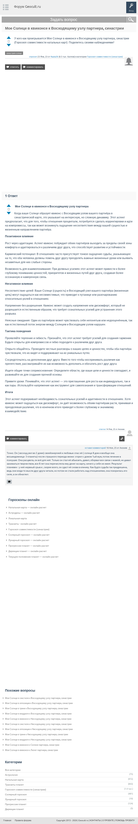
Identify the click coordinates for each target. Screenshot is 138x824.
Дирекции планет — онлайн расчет (27, 551)
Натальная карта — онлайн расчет (27, 507)
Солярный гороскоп (16, 794)
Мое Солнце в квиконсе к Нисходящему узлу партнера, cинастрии (38, 719)
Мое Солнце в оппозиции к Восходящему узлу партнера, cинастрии (39, 703)
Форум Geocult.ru (27, 6)
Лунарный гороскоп (15, 799)
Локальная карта (17, 518)
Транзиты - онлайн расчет (22, 523)
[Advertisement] (69, 101)
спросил (33, 57)
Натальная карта (14, 779)
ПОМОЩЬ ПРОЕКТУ (125, 820)
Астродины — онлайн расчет (24, 512)
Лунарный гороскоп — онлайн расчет (28, 540)
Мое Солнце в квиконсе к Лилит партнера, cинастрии (31, 750)
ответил (102, 429)
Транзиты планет (14, 784)
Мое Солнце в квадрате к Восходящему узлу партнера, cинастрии (38, 713)
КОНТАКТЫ (95, 820)
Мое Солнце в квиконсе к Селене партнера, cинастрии (32, 745)
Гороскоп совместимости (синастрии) (105, 57)
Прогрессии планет (15, 804)
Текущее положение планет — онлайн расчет (33, 556)
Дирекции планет (14, 809)
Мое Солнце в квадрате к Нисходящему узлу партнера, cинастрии (38, 739)
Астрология (11, 775)
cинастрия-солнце (14, 53)
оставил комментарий (95, 448)
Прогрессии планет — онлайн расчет (28, 545)
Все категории (13, 770)
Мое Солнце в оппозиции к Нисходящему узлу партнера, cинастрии (39, 729)
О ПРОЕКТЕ (108, 820)
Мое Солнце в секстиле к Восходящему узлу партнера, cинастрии (38, 698)
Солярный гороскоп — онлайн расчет (28, 534)
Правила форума (23, 820)
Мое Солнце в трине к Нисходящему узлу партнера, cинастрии (36, 734)
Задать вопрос (63, 19)
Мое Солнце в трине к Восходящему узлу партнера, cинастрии (36, 708)
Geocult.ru (83, 820)
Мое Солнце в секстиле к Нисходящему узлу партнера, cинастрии (38, 724)
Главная (7, 820)
